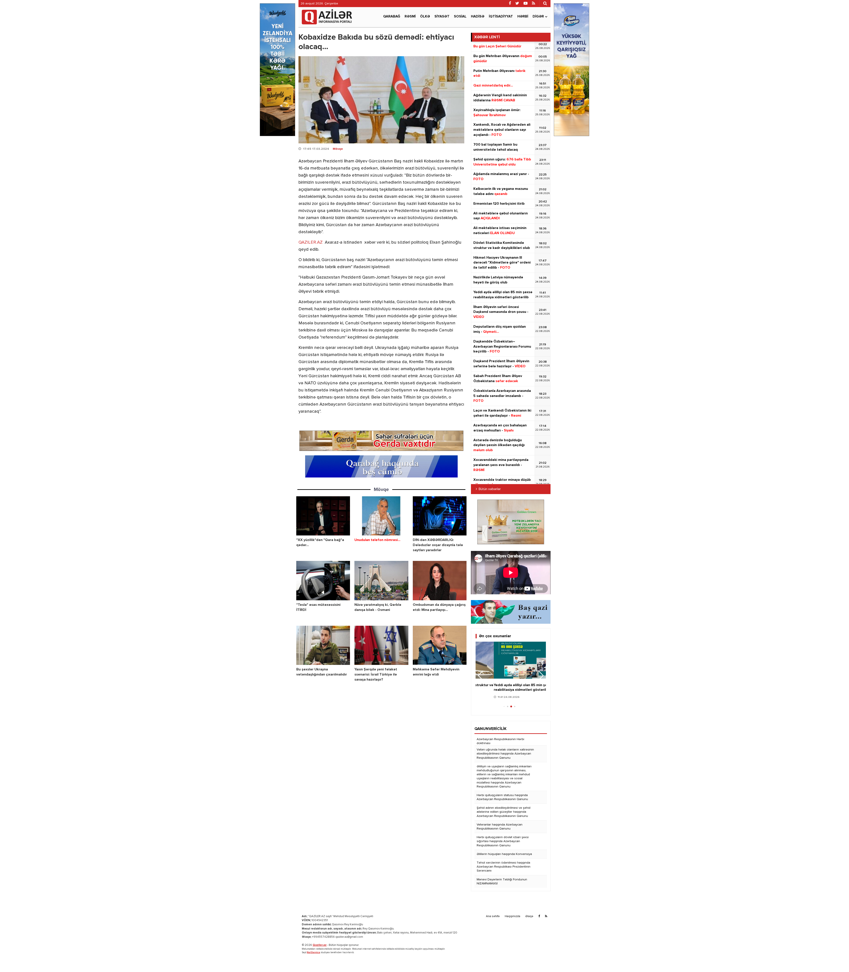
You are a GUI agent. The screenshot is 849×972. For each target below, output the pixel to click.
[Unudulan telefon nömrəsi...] (381, 515)
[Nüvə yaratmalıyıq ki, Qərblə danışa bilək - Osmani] (381, 580)
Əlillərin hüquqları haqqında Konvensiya (504, 854)
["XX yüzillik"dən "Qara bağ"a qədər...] (323, 515)
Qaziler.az (320, 945)
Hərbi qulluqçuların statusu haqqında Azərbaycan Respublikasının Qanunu (502, 797)
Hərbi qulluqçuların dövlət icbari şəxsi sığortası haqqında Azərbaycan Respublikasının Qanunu (503, 841)
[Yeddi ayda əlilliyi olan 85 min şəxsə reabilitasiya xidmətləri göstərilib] (511, 660)
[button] (541, 675)
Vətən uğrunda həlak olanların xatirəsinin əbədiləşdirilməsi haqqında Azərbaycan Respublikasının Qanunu (505, 753)
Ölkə (425, 16)
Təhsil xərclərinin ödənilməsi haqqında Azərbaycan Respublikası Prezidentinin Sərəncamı (503, 866)
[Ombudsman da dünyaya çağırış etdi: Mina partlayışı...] (440, 580)
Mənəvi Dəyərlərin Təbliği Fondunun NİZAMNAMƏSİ (502, 881)
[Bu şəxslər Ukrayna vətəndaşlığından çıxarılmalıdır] (323, 645)
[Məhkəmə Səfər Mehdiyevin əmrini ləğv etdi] (440, 645)
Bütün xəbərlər (490, 489)
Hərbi (522, 16)
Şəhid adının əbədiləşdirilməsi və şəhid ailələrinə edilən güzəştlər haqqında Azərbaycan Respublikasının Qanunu (503, 811)
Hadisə (477, 16)
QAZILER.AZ (310, 242)
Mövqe (338, 148)
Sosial (460, 16)
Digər (538, 16)
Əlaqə (529, 916)
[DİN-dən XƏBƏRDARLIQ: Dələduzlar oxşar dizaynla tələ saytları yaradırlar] (440, 515)
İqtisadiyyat (501, 16)
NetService (313, 952)
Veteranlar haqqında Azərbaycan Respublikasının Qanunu (499, 826)
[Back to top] (836, 959)
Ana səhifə (493, 916)
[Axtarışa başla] (545, 3)
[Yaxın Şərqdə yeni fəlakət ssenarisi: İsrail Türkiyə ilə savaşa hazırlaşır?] (381, 645)
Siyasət (441, 16)
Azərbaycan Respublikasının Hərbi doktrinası (500, 741)
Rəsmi (410, 16)
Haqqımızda (512, 916)
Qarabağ (391, 16)
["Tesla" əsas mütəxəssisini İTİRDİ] (323, 580)
